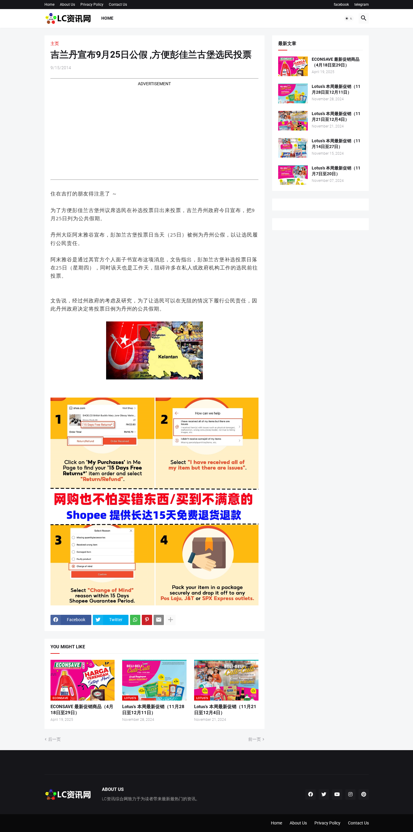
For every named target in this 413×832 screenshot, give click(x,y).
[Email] (159, 620)
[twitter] (324, 794)
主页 (54, 43)
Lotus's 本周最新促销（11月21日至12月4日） (225, 709)
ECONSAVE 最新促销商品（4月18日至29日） (81, 709)
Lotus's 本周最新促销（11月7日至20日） (336, 171)
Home (49, 4)
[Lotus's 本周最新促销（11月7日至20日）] (293, 175)
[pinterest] (364, 794)
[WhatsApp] (135, 620)
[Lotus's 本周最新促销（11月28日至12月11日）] (293, 93)
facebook (341, 4)
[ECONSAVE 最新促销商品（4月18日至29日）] (293, 66)
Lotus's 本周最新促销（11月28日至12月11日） (153, 709)
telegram (361, 4)
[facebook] (310, 794)
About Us (67, 4)
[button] (349, 18)
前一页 (254, 739)
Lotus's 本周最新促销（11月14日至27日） (336, 143)
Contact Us (118, 4)
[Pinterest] (147, 620)
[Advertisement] (154, 129)
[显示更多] (170, 620)
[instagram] (350, 794)
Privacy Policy (91, 4)
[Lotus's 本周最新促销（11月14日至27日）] (293, 148)
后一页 (54, 739)
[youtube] (337, 794)
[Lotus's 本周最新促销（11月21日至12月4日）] (293, 121)
